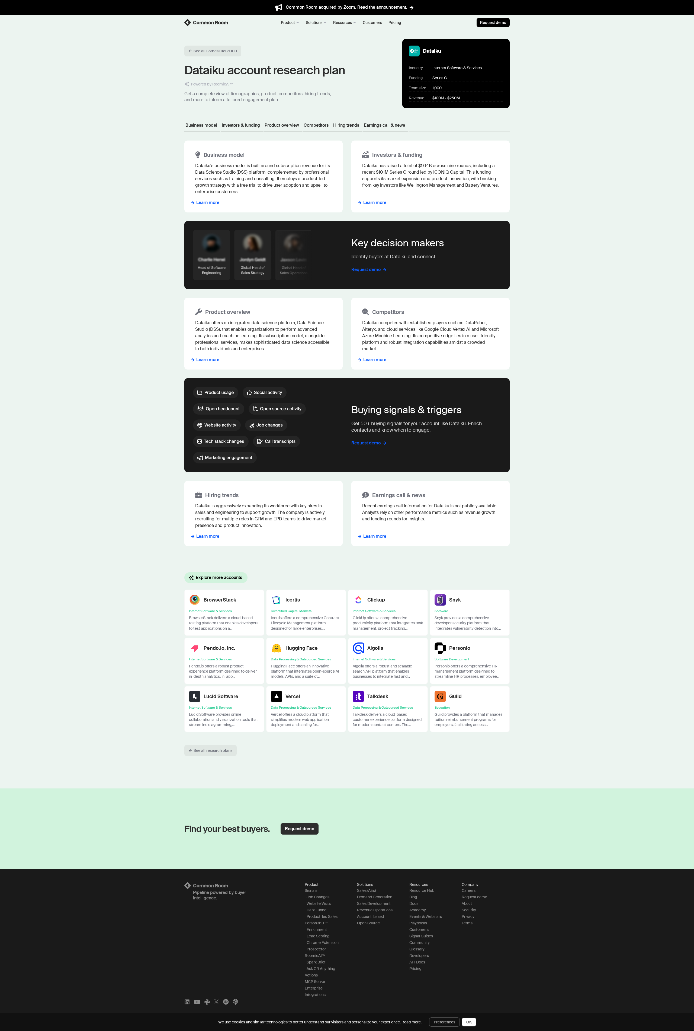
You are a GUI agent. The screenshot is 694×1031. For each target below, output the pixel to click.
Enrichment (317, 929)
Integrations (315, 994)
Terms (467, 923)
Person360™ (316, 923)
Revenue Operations (375, 910)
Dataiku (432, 51)
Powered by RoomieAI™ (212, 84)
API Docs (417, 962)
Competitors (316, 125)
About (467, 903)
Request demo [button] (299, 829)
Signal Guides (421, 936)
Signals (311, 890)
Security (469, 910)
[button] (212, 51)
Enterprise (314, 988)
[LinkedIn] (187, 1002)
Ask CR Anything (321, 968)
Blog (413, 897)
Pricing (394, 22)
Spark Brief (316, 962)
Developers (419, 955)
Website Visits (319, 903)
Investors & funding (241, 125)
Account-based (370, 916)
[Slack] (207, 1002)
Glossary (417, 949)
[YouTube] (197, 1002)
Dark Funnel (317, 910)
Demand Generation (374, 897)
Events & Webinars (425, 916)
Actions (311, 975)
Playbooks (418, 923)
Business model (201, 125)
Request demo (493, 22)
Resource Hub (421, 890)
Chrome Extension (323, 942)
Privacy (468, 916)
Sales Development (374, 903)
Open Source (368, 923)
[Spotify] (226, 1002)
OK (469, 1022)
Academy (417, 910)
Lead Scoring (318, 936)
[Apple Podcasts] (235, 1002)
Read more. (411, 1022)
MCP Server (315, 981)
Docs (413, 903)
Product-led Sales (322, 916)
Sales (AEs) (366, 890)
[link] (206, 22)
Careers (468, 890)
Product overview (282, 125)
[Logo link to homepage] (238, 885)
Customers (372, 22)
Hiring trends (346, 125)
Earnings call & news (384, 125)
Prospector (316, 949)
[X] (216, 1002)
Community (419, 942)
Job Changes (318, 897)
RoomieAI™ (315, 955)
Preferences (444, 1022)
